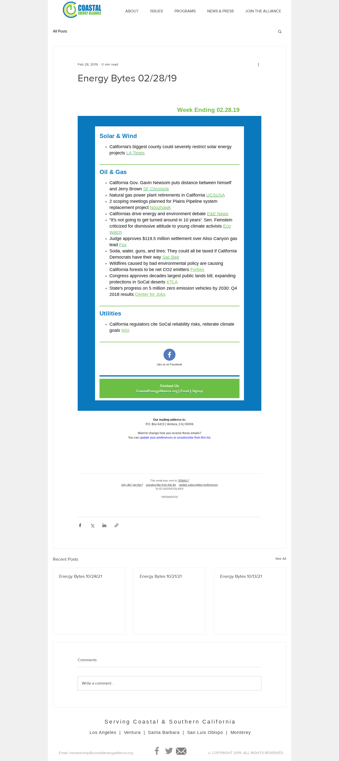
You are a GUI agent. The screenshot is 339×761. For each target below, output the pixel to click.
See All (280, 558)
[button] (279, 31)
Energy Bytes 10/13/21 (241, 576)
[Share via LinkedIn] (104, 525)
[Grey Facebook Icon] (157, 751)
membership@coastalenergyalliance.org (101, 753)
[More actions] (258, 64)
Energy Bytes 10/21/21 (161, 576)
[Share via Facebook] (80, 525)
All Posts (60, 31)
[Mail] (181, 751)
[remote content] (169, 300)
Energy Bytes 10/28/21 (80, 576)
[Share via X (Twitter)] (92, 525)
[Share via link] (116, 525)
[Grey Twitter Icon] (169, 751)
